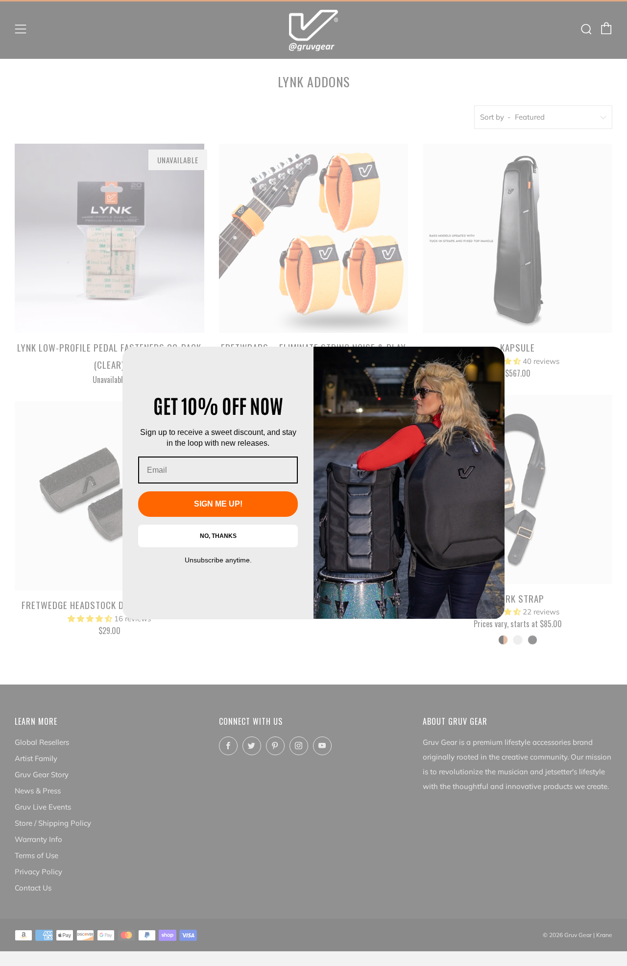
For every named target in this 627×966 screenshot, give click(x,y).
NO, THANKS (218, 536)
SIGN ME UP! (218, 504)
